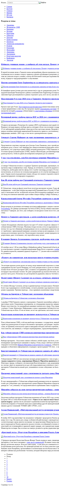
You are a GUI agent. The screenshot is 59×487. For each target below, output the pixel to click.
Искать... (4, 3)
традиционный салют (8, 113)
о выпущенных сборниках (43, 111)
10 (7, 477)
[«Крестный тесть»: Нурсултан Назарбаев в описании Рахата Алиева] (25, 436)
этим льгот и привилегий (35, 442)
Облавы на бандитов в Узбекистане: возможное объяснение (27, 294)
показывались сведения (48, 109)
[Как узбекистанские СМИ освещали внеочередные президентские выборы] (27, 337)
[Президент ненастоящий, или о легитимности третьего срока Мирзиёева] (27, 377)
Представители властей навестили (30, 107)
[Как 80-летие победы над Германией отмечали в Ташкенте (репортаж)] (26, 184)
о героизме (19, 111)
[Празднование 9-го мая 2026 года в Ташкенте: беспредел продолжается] (26, 103)
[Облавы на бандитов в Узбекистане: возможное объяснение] (22, 298)
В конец (9, 481)
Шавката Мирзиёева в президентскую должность (34, 345)
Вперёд (9, 479)
